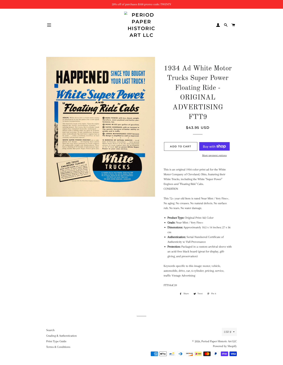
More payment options (214, 155)
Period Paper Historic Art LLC (219, 341)
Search (50, 330)
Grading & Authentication (61, 335)
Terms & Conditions (58, 347)
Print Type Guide (56, 341)
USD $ (227, 332)
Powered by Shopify (225, 346)
